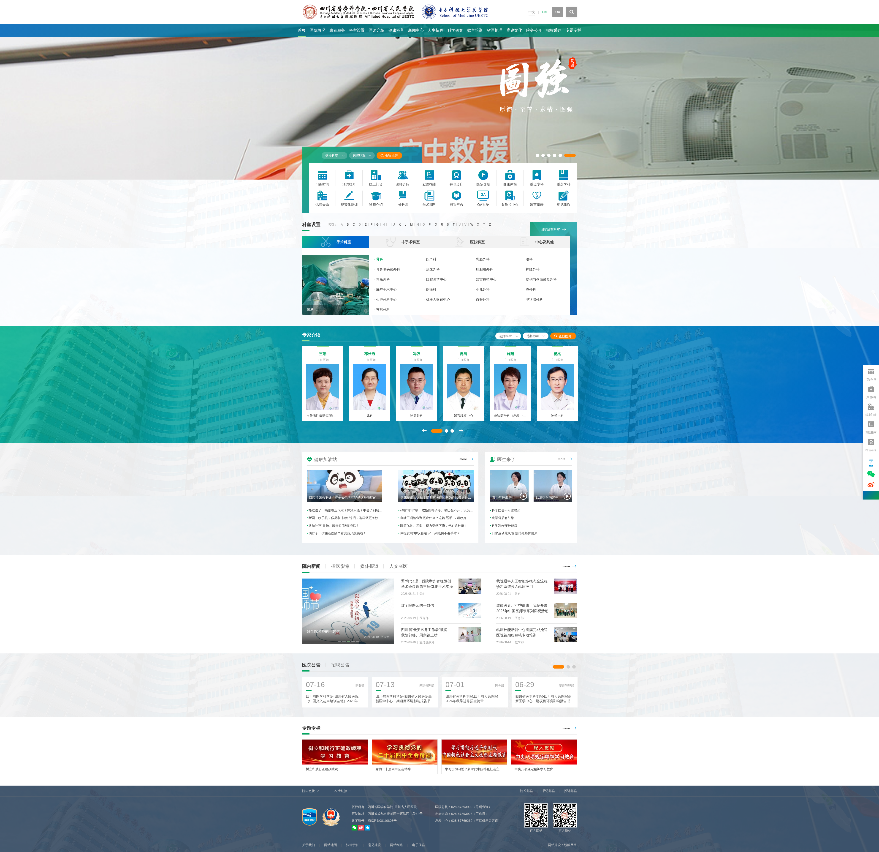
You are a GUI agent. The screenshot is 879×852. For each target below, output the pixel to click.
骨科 (310, 309)
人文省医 (398, 566)
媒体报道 (369, 566)
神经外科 (533, 269)
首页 (302, 30)
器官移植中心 (486, 279)
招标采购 (554, 30)
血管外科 (483, 299)
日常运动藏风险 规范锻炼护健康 (514, 533)
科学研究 (455, 30)
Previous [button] (424, 430)
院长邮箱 (526, 791)
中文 (532, 12)
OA (557, 12)
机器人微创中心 (438, 299)
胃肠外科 (383, 279)
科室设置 (357, 30)
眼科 (529, 259)
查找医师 (563, 336)
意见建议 (374, 845)
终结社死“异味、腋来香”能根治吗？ (334, 525)
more (463, 459)
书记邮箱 (548, 791)
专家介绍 (311, 335)
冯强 (416, 354)
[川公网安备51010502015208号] (331, 814)
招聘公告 (340, 665)
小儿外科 (483, 289)
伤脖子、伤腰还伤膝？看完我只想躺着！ (337, 533)
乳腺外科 (483, 259)
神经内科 (557, 415)
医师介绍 (376, 30)
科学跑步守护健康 (504, 525)
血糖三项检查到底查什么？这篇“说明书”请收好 (433, 518)
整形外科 (383, 309)
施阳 (510, 354)
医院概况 (317, 30)
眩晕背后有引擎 (503, 518)
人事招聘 (435, 30)
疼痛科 (431, 289)
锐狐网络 (570, 845)
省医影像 (340, 566)
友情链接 (340, 791)
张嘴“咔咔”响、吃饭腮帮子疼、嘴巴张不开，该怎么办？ (437, 510)
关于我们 (308, 845)
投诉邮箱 (570, 791)
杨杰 (557, 354)
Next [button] (460, 430)
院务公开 (534, 30)
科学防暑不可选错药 (506, 510)
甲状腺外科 (534, 299)
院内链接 (308, 791)
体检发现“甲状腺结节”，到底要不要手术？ (430, 533)
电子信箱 (418, 845)
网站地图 (330, 845)
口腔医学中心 (436, 279)
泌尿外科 (433, 269)
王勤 (322, 354)
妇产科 (431, 259)
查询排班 (389, 156)
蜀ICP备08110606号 (382, 820)
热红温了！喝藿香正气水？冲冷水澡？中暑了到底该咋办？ (345, 510)
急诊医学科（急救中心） (510, 415)
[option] (439, 102)
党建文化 (514, 30)
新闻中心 (416, 30)
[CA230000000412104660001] (310, 814)
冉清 (463, 354)
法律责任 (352, 845)
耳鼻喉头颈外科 (388, 269)
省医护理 (494, 30)
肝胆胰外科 (484, 269)
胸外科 (531, 289)
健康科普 (396, 30)
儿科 (369, 415)
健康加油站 (322, 459)
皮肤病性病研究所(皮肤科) (322, 415)
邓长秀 (369, 354)
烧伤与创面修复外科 (541, 279)
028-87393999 (461, 807)
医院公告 (311, 665)
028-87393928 (461, 814)
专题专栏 (573, 30)
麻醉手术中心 (386, 289)
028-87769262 (461, 820)
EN (544, 12)
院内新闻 (311, 566)
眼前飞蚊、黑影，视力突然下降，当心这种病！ (433, 525)
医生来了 (502, 459)
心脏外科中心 (386, 299)
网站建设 (554, 845)
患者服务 (337, 30)
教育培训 (475, 30)
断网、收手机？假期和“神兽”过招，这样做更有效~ (344, 518)
